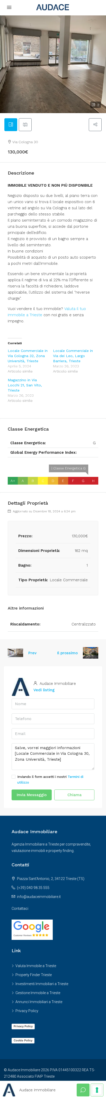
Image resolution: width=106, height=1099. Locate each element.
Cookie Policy (23, 1040)
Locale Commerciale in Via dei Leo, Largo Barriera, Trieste (73, 356)
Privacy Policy (26, 1011)
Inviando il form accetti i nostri (50, 779)
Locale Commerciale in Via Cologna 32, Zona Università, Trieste (28, 356)
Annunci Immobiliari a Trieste (38, 1002)
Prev (32, 653)
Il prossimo (67, 653)
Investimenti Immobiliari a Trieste (41, 984)
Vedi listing (44, 690)
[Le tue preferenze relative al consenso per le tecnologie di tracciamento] (97, 1090)
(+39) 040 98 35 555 (33, 888)
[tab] (10, 124)
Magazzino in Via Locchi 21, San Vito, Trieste (25, 385)
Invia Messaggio (32, 795)
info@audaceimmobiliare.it (39, 897)
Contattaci (20, 908)
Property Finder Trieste (33, 975)
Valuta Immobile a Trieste (35, 966)
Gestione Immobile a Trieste (37, 993)
